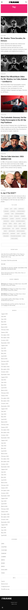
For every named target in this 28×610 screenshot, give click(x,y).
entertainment (19, 213)
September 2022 (5, 437)
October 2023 (4, 403)
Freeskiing (5, 218)
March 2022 (4, 453)
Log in (3, 581)
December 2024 (5, 366)
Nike (20, 223)
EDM (12, 213)
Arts (15, 208)
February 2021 (5, 485)
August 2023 (4, 408)
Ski (13, 228)
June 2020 (3, 501)
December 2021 (5, 459)
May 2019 (3, 532)
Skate (15, 226)
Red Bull (9, 226)
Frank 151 (16, 216)
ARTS (2, 543)
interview (6, 221)
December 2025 (5, 335)
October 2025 (4, 340)
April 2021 (3, 480)
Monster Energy (20, 221)
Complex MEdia (20, 211)
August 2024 (4, 377)
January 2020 (4, 511)
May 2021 (3, 477)
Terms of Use (14, 604)
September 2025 (5, 343)
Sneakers (23, 228)
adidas (6, 208)
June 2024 (3, 382)
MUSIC (3, 563)
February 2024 (5, 393)
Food (11, 216)
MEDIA (3, 560)
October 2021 (4, 464)
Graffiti (18, 218)
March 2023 (4, 422)
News (15, 223)
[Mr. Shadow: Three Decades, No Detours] (14, 24)
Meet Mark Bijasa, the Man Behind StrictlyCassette (12, 299)
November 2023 (5, 401)
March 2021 (4, 482)
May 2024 (3, 385)
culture (7, 213)
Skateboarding (6, 228)
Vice (24, 236)
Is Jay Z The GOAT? (8, 193)
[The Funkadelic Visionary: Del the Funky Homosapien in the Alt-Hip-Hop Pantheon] (14, 103)
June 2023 (3, 414)
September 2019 (5, 522)
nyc (24, 223)
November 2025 (5, 337)
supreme (13, 233)
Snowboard (12, 231)
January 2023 (4, 427)
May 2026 (3, 321)
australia (21, 208)
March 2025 (4, 358)
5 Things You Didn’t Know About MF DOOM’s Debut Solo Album (14, 284)
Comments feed (5, 586)
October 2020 (4, 493)
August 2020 (4, 498)
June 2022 (3, 445)
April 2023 (3, 419)
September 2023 (5, 406)
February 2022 (5, 456)
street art (5, 233)
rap (4, 226)
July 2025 (3, 348)
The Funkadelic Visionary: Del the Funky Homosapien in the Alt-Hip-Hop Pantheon (14, 120)
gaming (12, 218)
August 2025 (4, 345)
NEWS (3, 566)
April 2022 (3, 451)
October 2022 (4, 435)
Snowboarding (20, 231)
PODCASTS (4, 569)
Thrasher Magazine (16, 236)
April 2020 (4, 503)
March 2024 (4, 390)
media (12, 221)
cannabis (6, 211)
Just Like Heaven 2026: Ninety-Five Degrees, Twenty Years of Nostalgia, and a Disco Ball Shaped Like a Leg (13, 255)
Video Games (14, 238)
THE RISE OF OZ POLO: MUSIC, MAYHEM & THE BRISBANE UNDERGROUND (14, 268)
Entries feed (4, 584)
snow (5, 231)
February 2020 (5, 509)
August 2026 (4, 314)
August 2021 (4, 469)
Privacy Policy (14, 602)
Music (10, 223)
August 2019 (4, 524)
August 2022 (4, 440)
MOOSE (3, 264)
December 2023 (5, 398)
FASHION (3, 553)
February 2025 (5, 361)
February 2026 (5, 329)
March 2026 (4, 327)
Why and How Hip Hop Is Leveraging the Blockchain (13, 304)
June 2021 (3, 474)
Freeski (23, 216)
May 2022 (3, 448)
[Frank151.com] (14, 2)
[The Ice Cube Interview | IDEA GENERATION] (14, 142)
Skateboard (22, 226)
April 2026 (4, 324)
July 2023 (3, 411)
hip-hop (24, 218)
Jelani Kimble (4, 299)
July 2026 (3, 316)
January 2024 (4, 395)
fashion (6, 216)
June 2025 (3, 350)
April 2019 (3, 535)
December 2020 (5, 490)
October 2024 (4, 372)
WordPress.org (5, 589)
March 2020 (4, 506)
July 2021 (3, 472)
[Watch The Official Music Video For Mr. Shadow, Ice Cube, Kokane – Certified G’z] (14, 62)
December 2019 (5, 514)
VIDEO (3, 573)
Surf (18, 233)
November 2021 (5, 461)
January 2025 (4, 364)
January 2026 (4, 332)
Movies (5, 223)
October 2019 (4, 519)
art (11, 208)
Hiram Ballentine (5, 304)
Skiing (17, 228)
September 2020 (5, 495)
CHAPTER (3, 547)
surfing (24, 233)
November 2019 (5, 517)
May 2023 (3, 416)
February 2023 (5, 424)
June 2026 (3, 319)
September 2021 (5, 466)
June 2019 (3, 530)
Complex (12, 211)
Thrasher (6, 236)
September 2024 (5, 374)
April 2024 (4, 387)
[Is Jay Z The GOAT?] (14, 179)
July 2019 (3, 527)
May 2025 (3, 353)
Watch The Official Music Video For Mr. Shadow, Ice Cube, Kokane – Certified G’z (14, 79)
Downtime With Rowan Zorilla (9, 260)
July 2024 (3, 379)
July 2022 (3, 443)
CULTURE (4, 550)
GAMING (3, 556)
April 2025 (4, 356)
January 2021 (4, 488)
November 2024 (5, 369)
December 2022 (5, 430)
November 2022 (5, 432)
